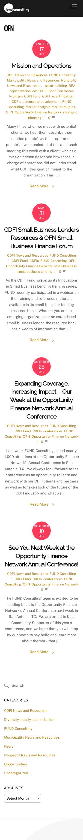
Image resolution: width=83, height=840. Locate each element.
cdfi (35, 91)
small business (65, 266)
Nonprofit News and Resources (30, 755)
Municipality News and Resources (33, 80)
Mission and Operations (41, 65)
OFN (9, 112)
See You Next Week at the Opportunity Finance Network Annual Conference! (41, 556)
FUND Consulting (62, 75)
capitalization (20, 91)
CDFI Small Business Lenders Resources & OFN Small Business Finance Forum (41, 238)
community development (42, 101)
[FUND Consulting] (16, 10)
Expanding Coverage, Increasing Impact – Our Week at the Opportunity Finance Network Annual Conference (41, 400)
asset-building (56, 86)
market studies (63, 107)
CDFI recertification (57, 96)
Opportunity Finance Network (38, 112)
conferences (52, 431)
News (8, 746)
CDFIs (16, 101)
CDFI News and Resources (27, 75)
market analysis (38, 107)
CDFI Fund (32, 96)
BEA (72, 86)
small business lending (35, 271)
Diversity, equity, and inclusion (29, 720)
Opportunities (15, 764)
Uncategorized (16, 773)
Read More (39, 186)
